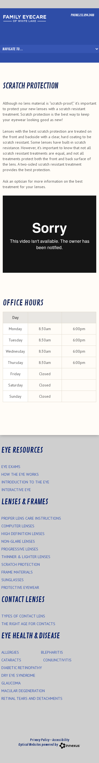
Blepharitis (52, 652)
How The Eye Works (20, 474)
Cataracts (11, 660)
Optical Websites (29, 745)
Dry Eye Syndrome (18, 675)
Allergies (10, 652)
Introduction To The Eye (25, 482)
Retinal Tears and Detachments (31, 698)
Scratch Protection (20, 564)
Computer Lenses (17, 525)
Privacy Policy (40, 740)
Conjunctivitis (57, 660)
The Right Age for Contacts (28, 623)
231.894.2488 (86, 15)
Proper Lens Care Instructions (31, 518)
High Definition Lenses (23, 533)
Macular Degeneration (23, 690)
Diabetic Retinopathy (21, 667)
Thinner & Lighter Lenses (25, 556)
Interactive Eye (16, 489)
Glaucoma (11, 683)
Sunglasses (12, 579)
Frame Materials (17, 572)
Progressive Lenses (19, 549)
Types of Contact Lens (23, 616)
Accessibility (60, 740)
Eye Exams (10, 466)
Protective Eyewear (20, 587)
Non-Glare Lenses (18, 541)
